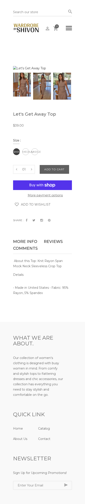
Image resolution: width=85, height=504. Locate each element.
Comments (25, 249)
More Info (25, 242)
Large (35, 151)
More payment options (45, 195)
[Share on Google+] (41, 220)
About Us (20, 439)
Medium (25, 151)
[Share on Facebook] (26, 220)
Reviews (53, 242)
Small (16, 151)
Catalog (44, 428)
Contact (44, 439)
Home (18, 428)
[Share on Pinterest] (49, 220)
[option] (22, 85)
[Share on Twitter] (33, 220)
